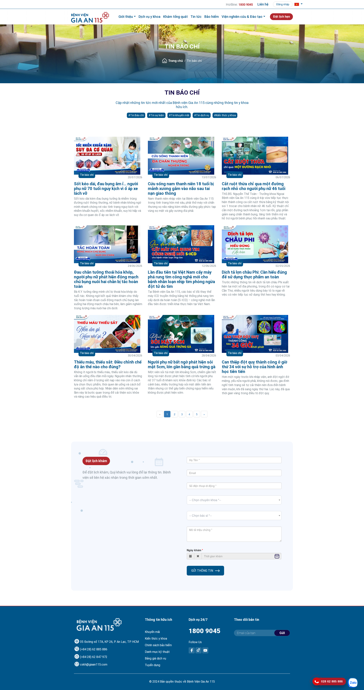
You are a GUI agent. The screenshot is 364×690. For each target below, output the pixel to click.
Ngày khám (194, 550)
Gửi (282, 633)
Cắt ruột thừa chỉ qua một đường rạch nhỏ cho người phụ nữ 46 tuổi (253, 186)
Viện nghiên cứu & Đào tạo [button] (242, 17)
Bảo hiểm (211, 17)
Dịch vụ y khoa (149, 17)
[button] (298, 4)
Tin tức (196, 17)
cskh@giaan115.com (93, 664)
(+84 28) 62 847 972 (93, 657)
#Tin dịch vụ (201, 115)
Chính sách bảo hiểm (158, 645)
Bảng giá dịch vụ (155, 658)
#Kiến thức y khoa (225, 115)
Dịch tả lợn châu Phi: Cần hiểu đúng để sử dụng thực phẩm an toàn (254, 274)
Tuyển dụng (152, 665)
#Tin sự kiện (156, 115)
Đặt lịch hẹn (281, 16)
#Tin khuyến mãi (179, 115)
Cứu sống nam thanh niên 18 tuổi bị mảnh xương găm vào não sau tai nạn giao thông (181, 188)
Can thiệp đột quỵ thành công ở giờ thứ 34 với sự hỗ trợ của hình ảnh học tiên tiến (254, 367)
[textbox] (234, 500)
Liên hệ (262, 4)
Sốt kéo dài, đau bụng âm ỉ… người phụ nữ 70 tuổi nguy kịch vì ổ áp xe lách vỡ (106, 188)
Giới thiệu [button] (125, 17)
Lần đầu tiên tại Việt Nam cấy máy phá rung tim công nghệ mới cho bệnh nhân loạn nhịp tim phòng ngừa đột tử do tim (181, 279)
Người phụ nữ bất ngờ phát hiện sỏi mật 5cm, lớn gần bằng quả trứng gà (181, 364)
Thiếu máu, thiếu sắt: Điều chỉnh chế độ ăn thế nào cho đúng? (108, 364)
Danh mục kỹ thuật (157, 652)
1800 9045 (204, 631)
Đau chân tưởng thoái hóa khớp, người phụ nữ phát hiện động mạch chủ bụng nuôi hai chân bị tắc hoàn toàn (106, 279)
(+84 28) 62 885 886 (93, 649)
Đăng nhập (282, 4)
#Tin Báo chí (136, 115)
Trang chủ (175, 60)
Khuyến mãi (152, 632)
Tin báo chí (87, 174)
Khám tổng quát (175, 17)
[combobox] (234, 500)
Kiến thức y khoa (156, 638)
